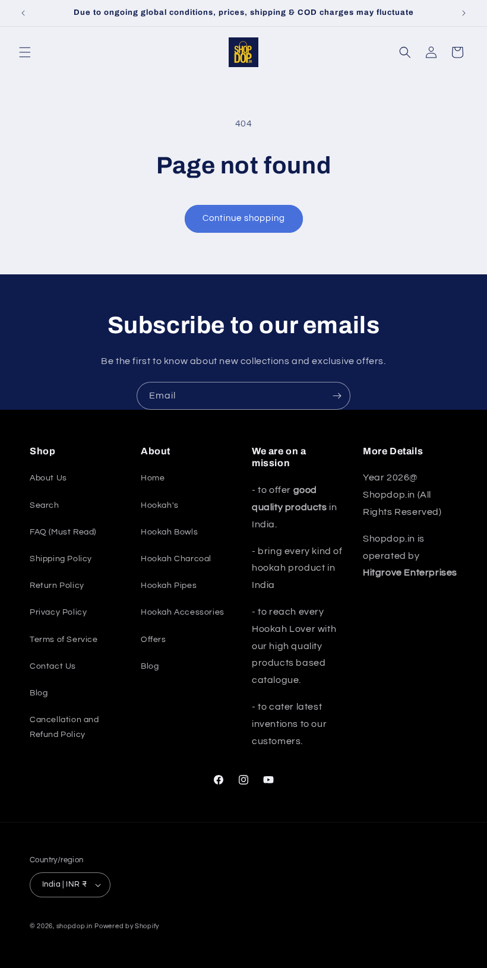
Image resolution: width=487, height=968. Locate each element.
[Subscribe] (337, 396)
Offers (153, 639)
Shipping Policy (61, 559)
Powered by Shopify (126, 926)
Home (153, 478)
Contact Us (53, 666)
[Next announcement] (464, 13)
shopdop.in (74, 926)
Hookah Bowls (169, 532)
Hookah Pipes (169, 585)
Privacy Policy (58, 612)
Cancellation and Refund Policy (64, 727)
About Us (48, 478)
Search (44, 505)
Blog (39, 693)
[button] (25, 52)
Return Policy (57, 585)
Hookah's (160, 505)
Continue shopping (244, 218)
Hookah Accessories (182, 612)
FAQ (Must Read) (63, 532)
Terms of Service (64, 639)
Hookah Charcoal (176, 559)
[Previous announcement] (23, 13)
